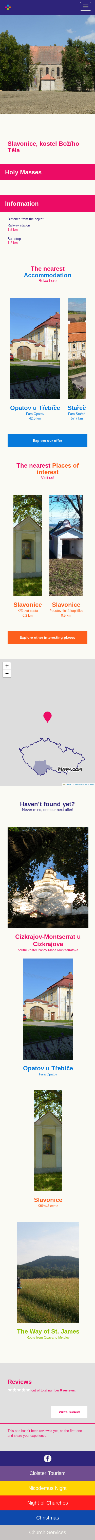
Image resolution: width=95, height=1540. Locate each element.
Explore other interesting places (47, 637)
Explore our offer (47, 441)
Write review (69, 1412)
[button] (47, 717)
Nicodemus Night (47, 1488)
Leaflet (68, 784)
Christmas (47, 1518)
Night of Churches (47, 1503)
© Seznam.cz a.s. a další (83, 784)
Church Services (47, 1532)
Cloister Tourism (47, 1473)
